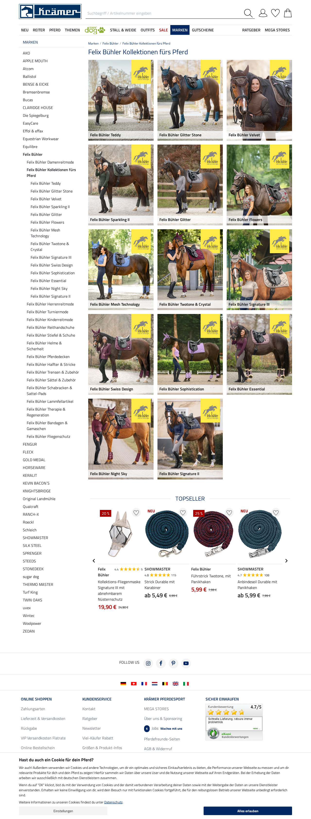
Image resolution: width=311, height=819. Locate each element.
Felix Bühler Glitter (46, 214)
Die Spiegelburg (36, 115)
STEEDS (29, 561)
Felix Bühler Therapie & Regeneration (46, 412)
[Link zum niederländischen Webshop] (155, 683)
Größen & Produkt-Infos (102, 748)
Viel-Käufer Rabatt (97, 738)
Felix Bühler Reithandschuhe (50, 327)
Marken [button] (180, 30)
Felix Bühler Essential (48, 281)
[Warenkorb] (288, 12)
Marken (30, 42)
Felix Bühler (33, 154)
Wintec (29, 615)
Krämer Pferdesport (164, 699)
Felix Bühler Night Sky (49, 288)
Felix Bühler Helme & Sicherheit (44, 346)
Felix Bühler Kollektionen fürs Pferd (51, 172)
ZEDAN (29, 631)
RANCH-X (31, 514)
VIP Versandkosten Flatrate (43, 738)
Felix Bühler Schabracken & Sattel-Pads (49, 390)
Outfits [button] (148, 30)
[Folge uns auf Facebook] (161, 663)
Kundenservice (97, 699)
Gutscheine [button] (203, 30)
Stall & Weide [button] (123, 30)
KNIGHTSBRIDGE (37, 491)
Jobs (164, 728)
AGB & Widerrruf (158, 749)
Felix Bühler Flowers (47, 222)
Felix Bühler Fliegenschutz (48, 436)
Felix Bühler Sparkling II (50, 207)
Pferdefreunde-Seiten (162, 739)
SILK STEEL (32, 545)
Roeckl (28, 522)
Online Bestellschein (38, 748)
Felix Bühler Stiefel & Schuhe (51, 335)
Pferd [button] (54, 30)
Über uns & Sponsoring (163, 718)
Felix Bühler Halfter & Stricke (51, 364)
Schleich (30, 530)
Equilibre (30, 146)
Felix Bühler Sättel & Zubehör (51, 380)
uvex (27, 608)
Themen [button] (72, 30)
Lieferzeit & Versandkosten (43, 718)
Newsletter (91, 728)
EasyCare (30, 123)
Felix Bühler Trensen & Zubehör (53, 372)
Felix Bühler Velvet (46, 199)
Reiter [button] (39, 30)
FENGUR (30, 444)
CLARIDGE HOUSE (38, 107)
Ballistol (29, 76)
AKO (26, 53)
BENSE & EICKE (36, 84)
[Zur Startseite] (50, 11)
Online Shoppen (36, 699)
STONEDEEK (33, 569)
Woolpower (32, 623)
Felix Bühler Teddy (46, 183)
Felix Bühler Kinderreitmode (50, 319)
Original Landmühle (39, 499)
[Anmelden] (263, 12)
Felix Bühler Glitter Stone (52, 191)
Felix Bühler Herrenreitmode (50, 304)
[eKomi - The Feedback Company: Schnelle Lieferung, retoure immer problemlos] (234, 722)
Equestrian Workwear (41, 139)
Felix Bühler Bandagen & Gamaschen (47, 426)
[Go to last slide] (94, 561)
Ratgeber (89, 718)
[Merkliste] (275, 12)
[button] (95, 30)
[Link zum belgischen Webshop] (166, 683)
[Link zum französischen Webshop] (145, 683)
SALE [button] (163, 30)
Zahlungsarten (33, 709)
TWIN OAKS (32, 600)
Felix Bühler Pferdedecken (48, 356)
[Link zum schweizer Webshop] (134, 683)
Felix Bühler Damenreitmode (50, 162)
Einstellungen (63, 810)
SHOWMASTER (35, 538)
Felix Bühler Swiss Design (52, 265)
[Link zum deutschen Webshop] (124, 683)
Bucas (28, 100)
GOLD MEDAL (34, 460)
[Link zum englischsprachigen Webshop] (176, 683)
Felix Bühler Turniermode (47, 312)
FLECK (28, 452)
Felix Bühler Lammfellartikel (50, 401)
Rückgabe (29, 728)
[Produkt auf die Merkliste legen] (136, 512)
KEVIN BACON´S (36, 483)
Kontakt (88, 709)
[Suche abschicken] (249, 13)
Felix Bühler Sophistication (53, 273)
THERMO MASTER (38, 584)
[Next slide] (286, 561)
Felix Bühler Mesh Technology (45, 233)
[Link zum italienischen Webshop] (187, 683)
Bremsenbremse (36, 92)
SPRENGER (32, 553)
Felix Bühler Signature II (50, 296)
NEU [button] (24, 30)
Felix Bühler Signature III (51, 257)
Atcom (28, 69)
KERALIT (30, 475)
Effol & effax (33, 131)
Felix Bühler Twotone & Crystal (50, 246)
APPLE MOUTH (35, 61)
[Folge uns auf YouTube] (186, 663)
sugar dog (31, 577)
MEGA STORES (277, 30)
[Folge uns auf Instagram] (148, 663)
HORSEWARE (34, 467)
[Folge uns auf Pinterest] (173, 663)
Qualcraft (30, 506)
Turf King (30, 592)
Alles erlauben (248, 810)
